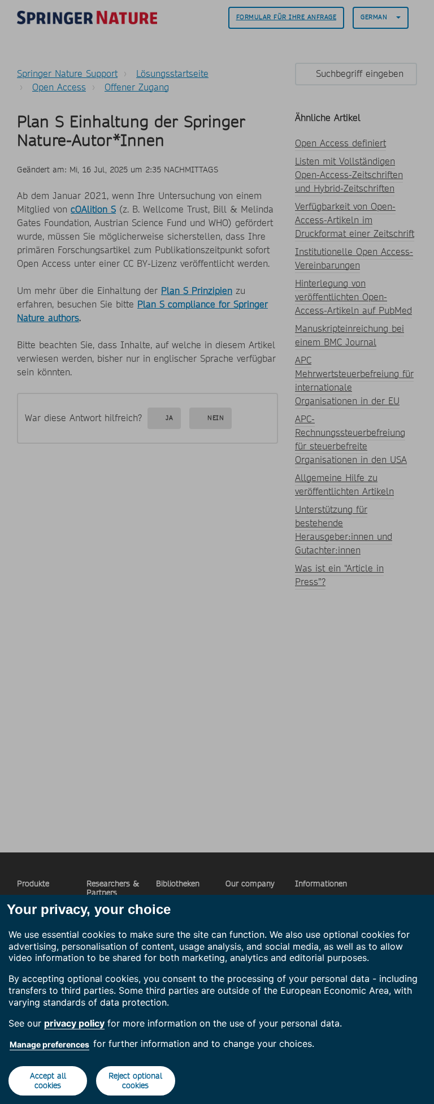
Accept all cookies (48, 1080)
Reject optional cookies (135, 1080)
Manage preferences (49, 1044)
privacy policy (74, 1023)
